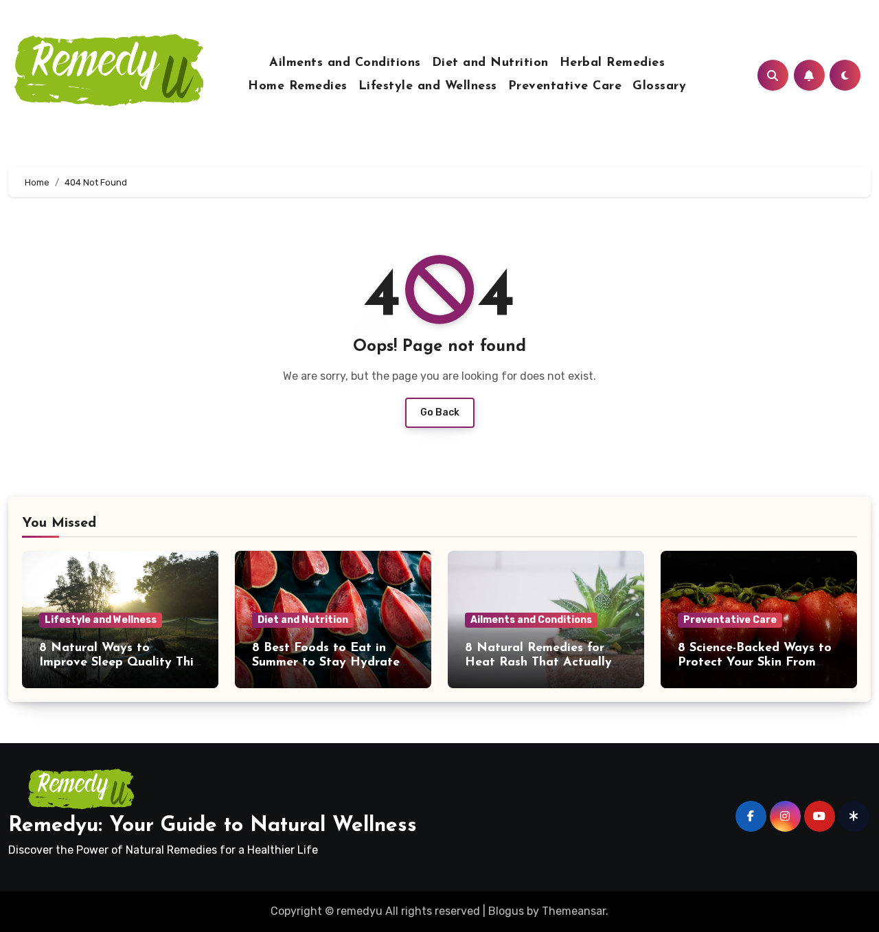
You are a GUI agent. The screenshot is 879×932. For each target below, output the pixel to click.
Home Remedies (297, 86)
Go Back (439, 412)
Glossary (659, 86)
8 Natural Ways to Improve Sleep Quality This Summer (119, 663)
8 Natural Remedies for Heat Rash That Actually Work (538, 663)
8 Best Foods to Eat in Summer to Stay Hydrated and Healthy (329, 663)
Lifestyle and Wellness (427, 86)
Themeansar (574, 911)
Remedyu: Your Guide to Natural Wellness (212, 826)
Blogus (506, 911)
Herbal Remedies (612, 63)
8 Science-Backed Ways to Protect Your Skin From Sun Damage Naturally (755, 663)
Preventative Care (565, 86)
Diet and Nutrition (490, 63)
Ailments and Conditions (345, 63)
